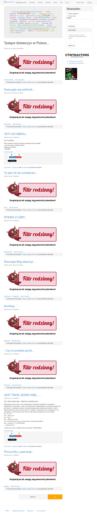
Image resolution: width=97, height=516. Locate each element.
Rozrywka (13, 25)
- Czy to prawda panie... (19, 350)
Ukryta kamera (20, 31)
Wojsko (7, 486)
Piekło (7, 511)
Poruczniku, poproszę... (19, 452)
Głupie (46, 15)
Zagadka (16, 296)
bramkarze (13, 13)
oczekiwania (51, 19)
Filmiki (55, 2)
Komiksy (9, 306)
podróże (38, 21)
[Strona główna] (10, 2)
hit (53, 16)
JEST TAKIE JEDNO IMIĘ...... (22, 395)
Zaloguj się (25, 82)
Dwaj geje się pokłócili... (19, 89)
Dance (33, 13)
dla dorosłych (20, 80)
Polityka (21, 23)
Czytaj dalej (7, 167)
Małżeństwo (44, 17)
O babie (54, 17)
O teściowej (42, 19)
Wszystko (32, 2)
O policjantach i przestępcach (28, 19)
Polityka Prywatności (18, 511)
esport (22, 16)
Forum (67, 2)
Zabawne (18, 32)
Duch (41, 13)
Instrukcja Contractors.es (76, 63)
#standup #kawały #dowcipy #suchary (31, 11)
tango (53, 29)
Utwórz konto (80, 2)
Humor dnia (72, 16)
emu (18, 16)
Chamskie (8, 124)
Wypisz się (71, 45)
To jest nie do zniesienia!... (21, 173)
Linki (61, 2)
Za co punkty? (41, 511)
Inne (6, 207)
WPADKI (30, 31)
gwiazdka (38, 16)
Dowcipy (40, 2)
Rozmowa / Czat (47, 23)
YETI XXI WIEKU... (16, 134)
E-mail (69, 18)
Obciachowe (8, 252)
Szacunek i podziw (25, 29)
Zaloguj (89, 2)
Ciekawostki (23, 13)
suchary (49, 25)
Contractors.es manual (76, 61)
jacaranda (13, 17)
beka (48, 11)
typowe (12, 31)
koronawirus (21, 17)
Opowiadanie (14, 21)
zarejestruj (34, 82)
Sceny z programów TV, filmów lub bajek (30, 25)
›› (55, 497)
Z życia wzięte (42, 30)
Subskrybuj (71, 26)
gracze (33, 16)
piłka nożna (32, 21)
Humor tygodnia (73, 14)
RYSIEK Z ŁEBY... (15, 217)
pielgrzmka (23, 21)
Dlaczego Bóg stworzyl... (19, 261)
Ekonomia (13, 16)
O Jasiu (14, 19)
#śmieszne (15, 11)
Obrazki (48, 2)
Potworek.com (21, 2)
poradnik (27, 23)
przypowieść (35, 23)
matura (36, 17)
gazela (28, 16)
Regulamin (30, 511)
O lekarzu (8, 385)
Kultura (29, 17)
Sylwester (13, 27)
